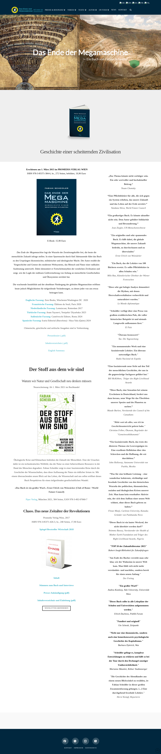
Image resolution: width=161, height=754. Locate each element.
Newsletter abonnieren (56, 608)
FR (141, 3)
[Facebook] (65, 741)
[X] (75, 741)
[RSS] (95, 741)
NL (148, 3)
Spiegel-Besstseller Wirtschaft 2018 (56, 529)
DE (123, 3)
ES (135, 3)
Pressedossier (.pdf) (57, 335)
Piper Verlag (31, 499)
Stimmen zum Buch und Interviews (56, 585)
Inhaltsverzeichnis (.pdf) (56, 343)
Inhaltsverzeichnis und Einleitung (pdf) (56, 600)
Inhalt (56, 578)
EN (129, 3)
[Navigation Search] (130, 10)
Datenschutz (91, 748)
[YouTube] (85, 741)
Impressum (78, 748)
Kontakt (68, 748)
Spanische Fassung (31, 320)
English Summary (56, 350)
